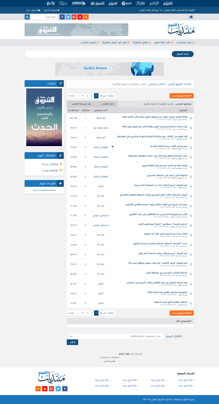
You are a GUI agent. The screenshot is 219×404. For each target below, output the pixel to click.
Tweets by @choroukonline (44, 190)
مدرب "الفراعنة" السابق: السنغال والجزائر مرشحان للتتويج (160, 243)
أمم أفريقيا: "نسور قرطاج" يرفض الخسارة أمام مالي (162, 253)
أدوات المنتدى (108, 104)
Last (71, 96)
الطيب (179, 187)
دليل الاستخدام (184, 42)
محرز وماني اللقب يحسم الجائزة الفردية (168, 146)
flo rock (179, 197)
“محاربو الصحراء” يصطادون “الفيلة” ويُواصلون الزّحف (162, 224)
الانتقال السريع (174, 336)
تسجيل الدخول (51, 10)
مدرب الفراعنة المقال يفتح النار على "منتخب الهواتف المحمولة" (157, 156)
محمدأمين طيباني (176, 217)
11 (82, 96)
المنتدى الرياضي (157, 84)
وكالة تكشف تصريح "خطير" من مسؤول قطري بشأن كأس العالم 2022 (154, 117)
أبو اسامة (101, 118)
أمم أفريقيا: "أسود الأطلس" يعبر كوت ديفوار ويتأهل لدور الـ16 (157, 263)
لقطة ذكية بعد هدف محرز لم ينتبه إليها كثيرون (164, 165)
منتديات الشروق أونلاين (179, 84)
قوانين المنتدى (88, 42)
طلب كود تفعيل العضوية (114, 42)
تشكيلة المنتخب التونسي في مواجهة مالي (166, 273)
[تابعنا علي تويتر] (68, 17)
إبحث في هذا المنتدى (81, 104)
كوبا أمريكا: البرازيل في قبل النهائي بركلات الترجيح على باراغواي (157, 282)
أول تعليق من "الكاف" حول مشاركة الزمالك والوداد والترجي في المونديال (152, 136)
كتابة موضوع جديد (181, 96)
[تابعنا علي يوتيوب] (80, 17)
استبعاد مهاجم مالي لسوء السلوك (170, 302)
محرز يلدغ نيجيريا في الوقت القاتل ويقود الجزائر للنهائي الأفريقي (156, 204)
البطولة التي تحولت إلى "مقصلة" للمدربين (167, 175)
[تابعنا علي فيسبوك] (62, 17)
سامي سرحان (177, 119)
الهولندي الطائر (176, 148)
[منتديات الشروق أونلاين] (191, 17)
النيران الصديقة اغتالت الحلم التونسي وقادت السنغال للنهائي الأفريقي (153, 195)
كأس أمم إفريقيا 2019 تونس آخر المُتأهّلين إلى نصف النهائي (158, 214)
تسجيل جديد (32, 10)
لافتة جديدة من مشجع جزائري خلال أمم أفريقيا (165, 234)
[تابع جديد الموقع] (86, 17)
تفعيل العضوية (140, 42)
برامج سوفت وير (101, 128)
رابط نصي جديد (185, 380)
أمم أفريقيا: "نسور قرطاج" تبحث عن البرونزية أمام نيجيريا (160, 185)
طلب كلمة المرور (162, 42)
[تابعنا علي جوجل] (74, 17)
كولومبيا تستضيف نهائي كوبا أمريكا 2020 (167, 292)
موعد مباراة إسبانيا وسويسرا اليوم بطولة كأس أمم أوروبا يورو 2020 (154, 126)
